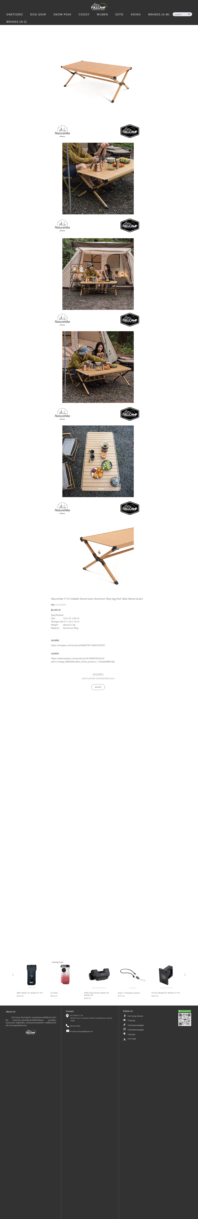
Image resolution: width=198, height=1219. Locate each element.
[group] (99, 980)
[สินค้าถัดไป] (185, 974)
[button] (89, 22)
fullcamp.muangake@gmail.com (81, 1031)
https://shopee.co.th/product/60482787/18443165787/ (78, 645)
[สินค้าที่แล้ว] (13, 974)
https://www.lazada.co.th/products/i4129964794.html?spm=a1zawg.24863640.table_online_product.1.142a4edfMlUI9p (83, 660)
